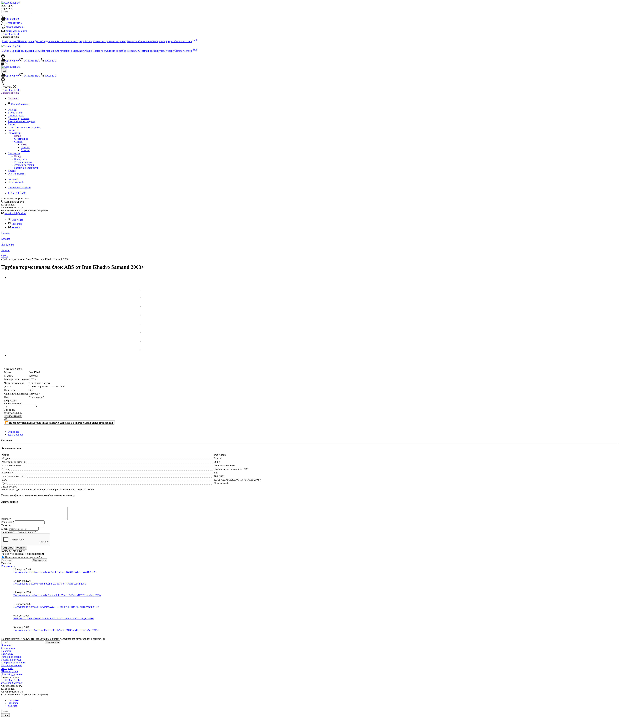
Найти (5, 715)
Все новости (8, 566)
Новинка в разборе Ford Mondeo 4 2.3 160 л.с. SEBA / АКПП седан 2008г (53, 618)
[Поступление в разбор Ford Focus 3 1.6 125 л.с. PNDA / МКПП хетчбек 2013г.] (7, 631)
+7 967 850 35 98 (10, 33)
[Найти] (2, 15)
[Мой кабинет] (3, 56)
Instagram (17, 223)
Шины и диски (9, 671)
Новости (6, 651)
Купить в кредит (13, 416)
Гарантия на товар (11, 659)
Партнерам (7, 653)
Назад (17, 135)
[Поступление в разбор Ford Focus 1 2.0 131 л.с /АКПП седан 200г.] (7, 585)
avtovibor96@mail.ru (15, 213)
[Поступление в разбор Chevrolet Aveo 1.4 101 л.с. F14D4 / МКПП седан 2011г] (7, 608)
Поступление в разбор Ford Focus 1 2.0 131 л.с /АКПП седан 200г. (49, 583)
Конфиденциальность (13, 662)
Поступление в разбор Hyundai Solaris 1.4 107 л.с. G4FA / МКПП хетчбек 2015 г (57, 595)
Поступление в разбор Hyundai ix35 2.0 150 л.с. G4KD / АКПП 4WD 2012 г (55, 572)
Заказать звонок (10, 92)
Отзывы (25, 147)
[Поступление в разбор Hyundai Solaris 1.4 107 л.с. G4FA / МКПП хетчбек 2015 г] (7, 597)
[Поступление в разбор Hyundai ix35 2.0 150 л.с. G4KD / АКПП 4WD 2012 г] (7, 573)
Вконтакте (17, 219)
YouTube (16, 227)
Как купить (20, 159)
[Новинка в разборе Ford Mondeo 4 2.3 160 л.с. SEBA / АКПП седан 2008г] (7, 620)
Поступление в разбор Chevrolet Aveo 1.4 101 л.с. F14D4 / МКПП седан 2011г (56, 606)
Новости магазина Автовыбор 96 (23, 557)
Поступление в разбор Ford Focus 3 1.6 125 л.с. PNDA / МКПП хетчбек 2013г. (56, 630)
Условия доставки (11, 656)
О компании (21, 138)
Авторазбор (7, 668)
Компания (6, 645)
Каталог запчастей (11, 665)
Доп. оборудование (11, 674)
